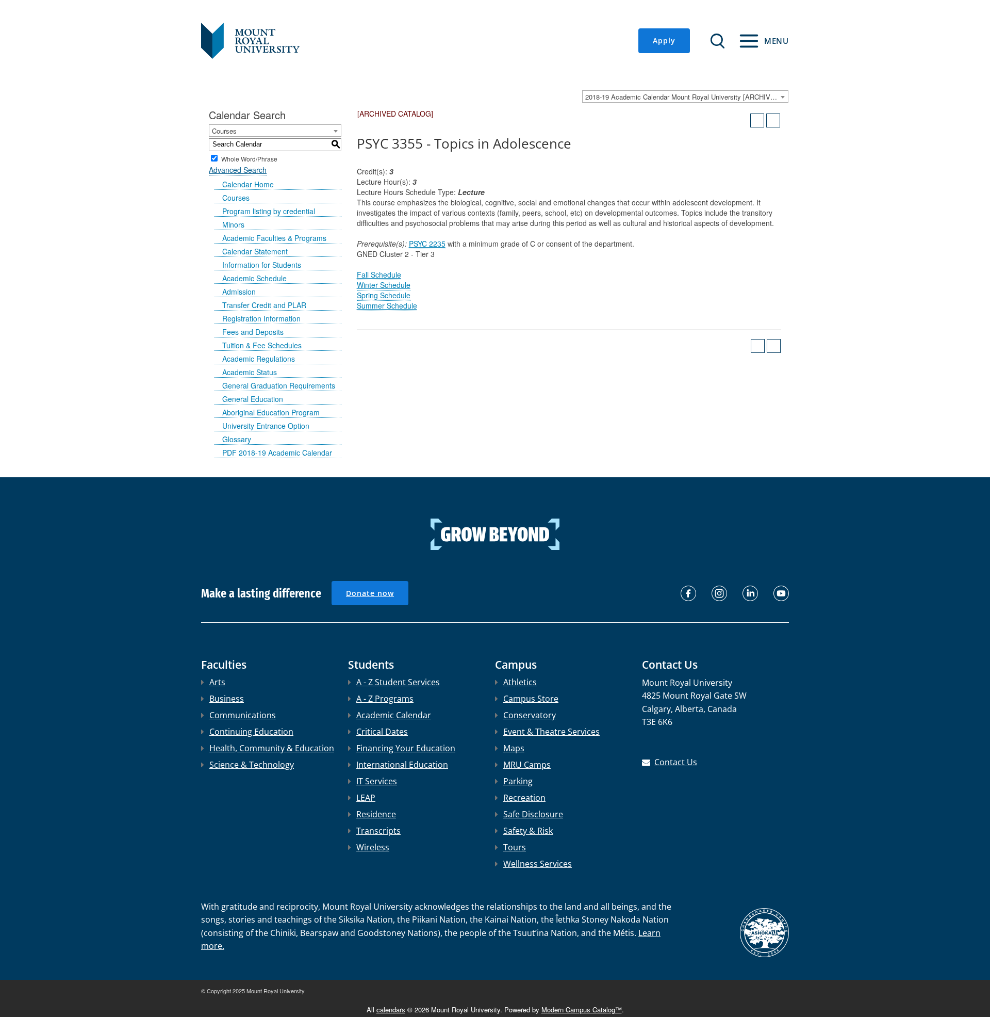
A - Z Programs (385, 698)
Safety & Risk (528, 830)
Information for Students (261, 265)
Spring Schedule (383, 295)
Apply (664, 40)
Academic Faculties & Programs (274, 238)
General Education (252, 399)
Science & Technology (251, 764)
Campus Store (530, 698)
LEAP (365, 797)
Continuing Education (251, 731)
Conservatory (529, 715)
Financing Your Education (405, 748)
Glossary (236, 439)
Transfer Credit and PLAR (264, 305)
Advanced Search (238, 170)
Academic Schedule (254, 278)
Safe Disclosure (533, 814)
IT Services (376, 781)
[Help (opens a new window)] (773, 120)
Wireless (372, 847)
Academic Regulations (258, 358)
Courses (236, 197)
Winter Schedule (383, 285)
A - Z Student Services (398, 682)
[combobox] (685, 96)
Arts (217, 682)
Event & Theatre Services (551, 731)
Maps (513, 748)
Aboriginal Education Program (271, 412)
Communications (242, 715)
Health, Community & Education (271, 748)
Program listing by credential (268, 211)
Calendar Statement (255, 251)
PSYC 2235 (427, 243)
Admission (239, 291)
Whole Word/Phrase (249, 158)
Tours (514, 847)
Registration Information (261, 318)
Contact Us (675, 762)
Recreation (524, 797)
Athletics (520, 682)
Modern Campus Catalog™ (581, 1009)
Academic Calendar (393, 715)
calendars (390, 1009)
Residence (376, 814)
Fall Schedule (379, 274)
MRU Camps (527, 764)
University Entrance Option (265, 426)
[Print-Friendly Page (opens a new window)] (757, 120)
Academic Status (249, 372)
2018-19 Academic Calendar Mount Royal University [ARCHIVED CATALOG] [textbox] (686, 97)
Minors (233, 224)
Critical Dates (382, 731)
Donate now (370, 593)
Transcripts (378, 830)
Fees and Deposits (253, 332)
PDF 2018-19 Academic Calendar (277, 452)
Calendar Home (248, 184)
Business (226, 698)
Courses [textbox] (224, 131)
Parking (518, 781)
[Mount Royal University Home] (250, 39)
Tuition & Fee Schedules (262, 345)
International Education (402, 764)
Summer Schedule (387, 305)
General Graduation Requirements (278, 385)
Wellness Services (537, 863)
